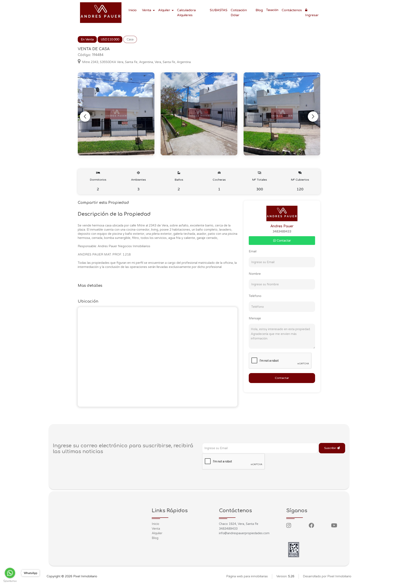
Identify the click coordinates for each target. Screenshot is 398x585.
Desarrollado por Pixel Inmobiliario (327, 576)
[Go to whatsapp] (10, 573)
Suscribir (330, 448)
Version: (285, 576)
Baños (179, 184)
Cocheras (219, 184)
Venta (156, 528)
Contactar (283, 240)
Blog (259, 10)
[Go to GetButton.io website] (10, 581)
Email (252, 251)
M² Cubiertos (300, 184)
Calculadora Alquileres (186, 12)
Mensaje (255, 318)
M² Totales (259, 184)
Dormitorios (98, 184)
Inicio (133, 10)
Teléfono (255, 296)
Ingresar (312, 15)
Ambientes (138, 184)
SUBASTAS (218, 10)
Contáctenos (292, 10)
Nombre (255, 274)
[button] (313, 116)
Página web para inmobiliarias (247, 576)
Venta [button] (147, 10)
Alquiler (157, 533)
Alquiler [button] (164, 10)
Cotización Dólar (239, 12)
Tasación (272, 10)
